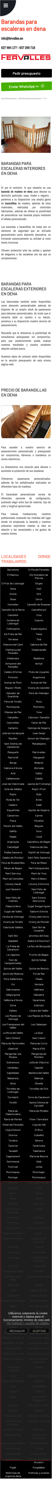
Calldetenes (13, 778)
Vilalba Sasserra (13, 852)
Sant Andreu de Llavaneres (13, 745)
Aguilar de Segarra (38, 810)
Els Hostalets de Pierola (39, 576)
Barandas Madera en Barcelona (29, 98)
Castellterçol (39, 609)
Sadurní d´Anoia (39, 911)
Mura (39, 701)
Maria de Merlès (13, 1119)
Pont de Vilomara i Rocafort (38, 1460)
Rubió (13, 794)
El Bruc (39, 1129)
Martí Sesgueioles (39, 868)
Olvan (13, 599)
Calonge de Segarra (39, 727)
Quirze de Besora (39, 968)
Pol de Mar (39, 973)
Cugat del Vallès (13, 911)
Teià (38, 639)
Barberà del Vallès (39, 1072)
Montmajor (39, 1172)
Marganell (38, 757)
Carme (39, 815)
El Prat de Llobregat (13, 583)
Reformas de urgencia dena (13, 1474)
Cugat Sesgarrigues (39, 906)
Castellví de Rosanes (39, 604)
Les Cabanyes (39, 1024)
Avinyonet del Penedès (13, 665)
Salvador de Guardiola (13, 694)
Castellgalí (13, 847)
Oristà (13, 593)
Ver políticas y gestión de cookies (28, 1323)
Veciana (38, 984)
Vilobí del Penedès (12, 1124)
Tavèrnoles (39, 1145)
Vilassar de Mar (13, 712)
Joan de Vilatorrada (13, 783)
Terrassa (13, 639)
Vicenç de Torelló (13, 921)
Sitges (39, 583)
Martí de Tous (39, 873)
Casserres (13, 815)
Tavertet (13, 1145)
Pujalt (13, 1467)
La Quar (39, 1032)
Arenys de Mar (39, 682)
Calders (13, 804)
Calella (38, 778)
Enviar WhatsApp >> (24, 86)
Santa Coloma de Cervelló (38, 1104)
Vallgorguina (13, 994)
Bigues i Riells (13, 687)
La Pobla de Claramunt (13, 948)
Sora (38, 831)
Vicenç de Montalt (39, 921)
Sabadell (13, 940)
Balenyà (38, 1078)
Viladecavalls (39, 649)
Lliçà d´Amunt (13, 1129)
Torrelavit (13, 1097)
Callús (38, 773)
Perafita (39, 820)
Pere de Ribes (39, 862)
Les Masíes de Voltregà (13, 1017)
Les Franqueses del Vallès (13, 1026)
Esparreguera (39, 628)
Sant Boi (13, 935)
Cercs (39, 599)
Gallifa (13, 831)
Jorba (39, 1166)
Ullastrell (13, 1048)
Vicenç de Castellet (39, 687)
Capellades (13, 1072)
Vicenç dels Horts (39, 916)
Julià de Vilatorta (39, 1062)
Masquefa (12, 752)
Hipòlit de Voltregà (39, 852)
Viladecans (13, 658)
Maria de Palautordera (13, 1112)
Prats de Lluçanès (39, 671)
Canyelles (13, 717)
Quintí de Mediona (13, 973)
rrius (39, 615)
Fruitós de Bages (39, 954)
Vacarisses (39, 1000)
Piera (13, 820)
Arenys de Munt (13, 682)
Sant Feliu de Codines (13, 899)
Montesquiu (39, 1177)
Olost (13, 1083)
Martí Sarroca (13, 873)
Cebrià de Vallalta (13, 927)
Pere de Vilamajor (39, 693)
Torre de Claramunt (39, 1097)
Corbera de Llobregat (13, 622)
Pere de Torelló (13, 701)
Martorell (13, 757)
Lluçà (39, 836)
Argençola (13, 841)
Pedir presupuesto (26, 73)
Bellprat (38, 762)
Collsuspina (13, 628)
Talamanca (39, 1150)
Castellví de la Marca (13, 609)
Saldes (13, 1010)
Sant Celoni (38, 1038)
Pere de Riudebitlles (13, 862)
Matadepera (39, 743)
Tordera (12, 1140)
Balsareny (13, 1078)
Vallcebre (39, 994)
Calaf (39, 804)
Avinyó (39, 663)
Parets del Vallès (13, 825)
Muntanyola (12, 706)
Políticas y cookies (38, 1472)
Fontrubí (13, 1166)
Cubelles (39, 1135)
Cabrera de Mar (39, 644)
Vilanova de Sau (39, 847)
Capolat (39, 1067)
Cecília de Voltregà (13, 916)
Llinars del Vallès (38, 1010)
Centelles (13, 604)
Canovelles (13, 722)
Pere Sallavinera (13, 978)
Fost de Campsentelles (12, 961)
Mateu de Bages (13, 868)
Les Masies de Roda (39, 1015)
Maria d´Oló (39, 1048)
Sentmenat (13, 1161)
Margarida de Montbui (38, 1055)
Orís (39, 593)
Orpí (39, 588)
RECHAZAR (17, 1331)
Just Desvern (13, 889)
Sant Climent (13, 1038)
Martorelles (38, 752)
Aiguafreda (13, 810)
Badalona (39, 658)
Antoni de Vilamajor (39, 738)
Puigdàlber (39, 1467)
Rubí (38, 794)
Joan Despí (39, 733)
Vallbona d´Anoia (13, 1000)
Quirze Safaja (39, 959)
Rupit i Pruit (39, 789)
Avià (13, 773)
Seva (13, 588)
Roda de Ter (13, 799)
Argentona (39, 677)
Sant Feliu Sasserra (39, 857)
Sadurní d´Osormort (39, 940)
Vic (13, 984)
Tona (39, 712)
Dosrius (13, 1135)
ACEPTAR (39, 1331)
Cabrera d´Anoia (13, 768)
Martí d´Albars (39, 878)
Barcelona (13, 569)
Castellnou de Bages (38, 841)
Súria (13, 1005)
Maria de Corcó (38, 1043)
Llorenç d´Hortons (39, 884)
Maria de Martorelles (13, 1043)
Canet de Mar (38, 722)
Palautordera (13, 906)
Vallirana (39, 989)
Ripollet (13, 738)
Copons (39, 620)
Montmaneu (13, 1172)
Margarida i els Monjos (13, 1055)
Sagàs (13, 836)
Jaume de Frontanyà (39, 783)
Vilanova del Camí (13, 644)
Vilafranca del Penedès (13, 651)
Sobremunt (12, 1062)
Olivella (39, 1083)
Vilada (38, 978)
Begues (39, 825)
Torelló (13, 1102)
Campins (13, 727)
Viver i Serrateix (39, 1119)
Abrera (39, 1140)
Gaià (38, 1161)
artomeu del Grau (39, 935)
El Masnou (13, 574)
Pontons (13, 677)
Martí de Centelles (13, 878)
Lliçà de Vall (39, 1124)
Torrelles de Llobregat (13, 1090)
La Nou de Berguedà (38, 946)
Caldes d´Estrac (13, 671)
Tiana (39, 634)
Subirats (39, 1005)
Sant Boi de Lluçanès (38, 929)
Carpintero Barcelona (9, 98)
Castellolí (13, 615)
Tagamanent (13, 1156)
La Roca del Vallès (13, 1032)
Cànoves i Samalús (39, 717)
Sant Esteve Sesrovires (39, 899)
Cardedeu (13, 1067)
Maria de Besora (39, 1156)
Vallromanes (13, 989)
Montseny (38, 706)
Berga (13, 762)
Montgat (13, 1177)
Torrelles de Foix (38, 1088)
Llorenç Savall (13, 884)
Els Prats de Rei (13, 634)
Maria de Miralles (38, 1110)
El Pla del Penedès (38, 569)
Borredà (39, 768)
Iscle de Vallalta (13, 789)
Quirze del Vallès (13, 968)
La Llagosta (13, 954)
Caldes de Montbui (12, 857)
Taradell (13, 1150)
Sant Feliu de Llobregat (38, 891)
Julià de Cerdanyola (13, 733)
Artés (39, 799)
